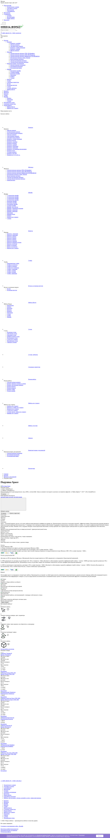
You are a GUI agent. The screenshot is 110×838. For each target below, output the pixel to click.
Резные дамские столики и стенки (16, 383)
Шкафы (9, 69)
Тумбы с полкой (11, 272)
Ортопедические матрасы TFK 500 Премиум (22, 55)
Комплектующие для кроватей (15, 63)
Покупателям (7, 5)
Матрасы (9, 52)
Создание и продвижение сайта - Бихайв (12, 826)
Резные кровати (11, 388)
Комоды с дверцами (12, 233)
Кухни (9, 83)
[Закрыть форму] (13, 504)
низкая (20, 497)
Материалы (7, 12)
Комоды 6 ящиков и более (14, 242)
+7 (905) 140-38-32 (16, 33)
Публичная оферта (6, 831)
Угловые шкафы (14, 72)
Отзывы (9, 15)
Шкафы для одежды (12, 207)
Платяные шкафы (12, 202)
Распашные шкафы (15, 70)
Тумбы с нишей (11, 270)
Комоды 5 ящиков (12, 241)
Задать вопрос (4, 602)
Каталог (6, 40)
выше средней (9, 497)
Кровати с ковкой (15, 49)
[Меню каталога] (1, 24)
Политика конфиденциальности (9, 829)
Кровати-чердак (11, 140)
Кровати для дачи (12, 153)
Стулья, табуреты (12, 88)
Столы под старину (12, 339)
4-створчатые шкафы (13, 199)
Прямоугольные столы (13, 336)
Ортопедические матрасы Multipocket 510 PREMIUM (24, 56)
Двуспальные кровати (13, 136)
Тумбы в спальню (12, 266)
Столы (9, 86)
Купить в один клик (14, 513)
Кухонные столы (11, 332)
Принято (100, 836)
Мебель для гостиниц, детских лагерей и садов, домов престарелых (22, 798)
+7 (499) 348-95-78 (6, 33)
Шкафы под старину (12, 413)
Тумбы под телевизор (13, 267)
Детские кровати (15, 44)
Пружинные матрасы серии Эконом (20, 57)
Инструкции (10, 10)
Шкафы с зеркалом (12, 210)
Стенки (12, 78)
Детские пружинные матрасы (18, 60)
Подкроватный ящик (16, 68)
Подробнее (4, 671)
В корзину (3, 494)
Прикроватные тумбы (13, 263)
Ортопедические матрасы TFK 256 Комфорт (22, 53)
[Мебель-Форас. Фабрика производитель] (55, 27)
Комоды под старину (13, 248)
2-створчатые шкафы (13, 197)
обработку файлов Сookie (43, 835)
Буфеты (12, 76)
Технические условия (13, 7)
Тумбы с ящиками (12, 273)
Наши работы (11, 18)
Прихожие (13, 75)
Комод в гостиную (12, 246)
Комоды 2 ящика (11, 236)
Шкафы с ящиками (12, 211)
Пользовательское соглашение (9, 830)
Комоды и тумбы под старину (15, 407)
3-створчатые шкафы (13, 198)
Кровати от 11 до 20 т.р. (13, 155)
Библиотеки (10, 305)
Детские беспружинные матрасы (19, 62)
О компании (7, 14)
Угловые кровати (12, 152)
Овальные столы (11, 335)
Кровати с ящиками (12, 147)
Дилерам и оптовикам (10, 792)
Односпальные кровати (13, 131)
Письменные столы (9, 102)
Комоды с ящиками (12, 235)
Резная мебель (8, 105)
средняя (16, 497)
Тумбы (9, 81)
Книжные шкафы (15, 73)
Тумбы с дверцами (12, 269)
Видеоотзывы (11, 17)
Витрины (9, 308)
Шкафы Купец (11, 214)
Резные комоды (11, 386)
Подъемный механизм (16, 66)
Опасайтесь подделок (10, 796)
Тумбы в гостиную (12, 265)
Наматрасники (11, 180)
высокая (3, 497)
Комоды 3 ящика (11, 238)
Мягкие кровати (14, 50)
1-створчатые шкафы (13, 195)
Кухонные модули (12, 85)
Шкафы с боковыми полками (15, 208)
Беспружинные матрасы (17, 59)
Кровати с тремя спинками (17, 47)
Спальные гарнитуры (13, 82)
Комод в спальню (12, 245)
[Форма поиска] (4, 23)
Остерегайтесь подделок (7, 649)
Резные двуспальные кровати (15, 385)
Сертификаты (11, 11)
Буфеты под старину (12, 217)
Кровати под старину (13, 409)
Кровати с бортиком (12, 146)
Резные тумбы (11, 389)
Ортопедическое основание (17, 65)
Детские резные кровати (14, 382)
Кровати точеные (12, 143)
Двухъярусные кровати (16, 46)
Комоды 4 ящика (11, 239)
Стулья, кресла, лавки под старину (16, 412)
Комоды (9, 79)
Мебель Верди (11, 89)
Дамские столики (12, 342)
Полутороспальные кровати (14, 133)
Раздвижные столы (12, 338)
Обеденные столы (12, 333)
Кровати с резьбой (15, 43)
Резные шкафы (11, 391)
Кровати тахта (11, 150)
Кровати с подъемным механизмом (16, 149)
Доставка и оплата (12, 8)
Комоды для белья (12, 244)
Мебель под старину (12, 108)
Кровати (9, 42)
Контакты (6, 20)
